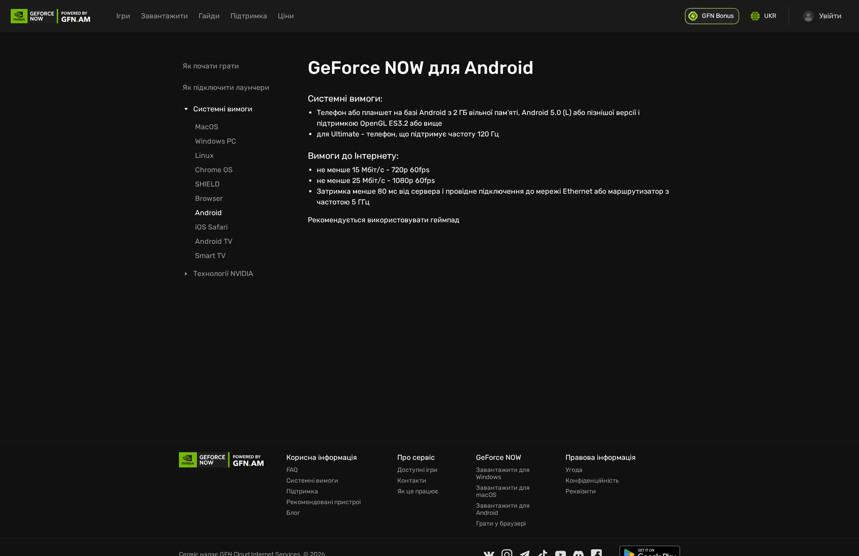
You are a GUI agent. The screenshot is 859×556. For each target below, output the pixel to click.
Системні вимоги (312, 480)
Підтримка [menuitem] (248, 16)
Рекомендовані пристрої (323, 502)
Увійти (830, 16)
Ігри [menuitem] (123, 16)
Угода (574, 470)
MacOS (206, 127)
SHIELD (207, 184)
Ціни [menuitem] (286, 16)
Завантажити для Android (503, 509)
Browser (209, 198)
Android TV (213, 241)
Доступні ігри (417, 470)
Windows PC (215, 141)
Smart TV (210, 255)
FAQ (292, 470)
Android (208, 212)
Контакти (411, 480)
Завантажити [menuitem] (164, 16)
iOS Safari (211, 227)
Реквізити (581, 491)
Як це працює (417, 491)
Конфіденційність (592, 480)
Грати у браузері (501, 523)
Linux (204, 155)
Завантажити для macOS (503, 491)
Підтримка (302, 491)
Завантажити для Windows (503, 474)
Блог (293, 513)
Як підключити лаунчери (226, 87)
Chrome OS (214, 170)
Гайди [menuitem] (209, 16)
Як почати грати (211, 66)
